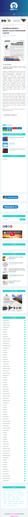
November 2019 (14, 451)
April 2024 (14, 334)
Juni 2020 (14, 435)
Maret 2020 (14, 441)
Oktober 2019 (14, 453)
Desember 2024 (14, 325)
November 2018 (14, 478)
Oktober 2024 (14, 327)
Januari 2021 (14, 419)
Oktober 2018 (14, 480)
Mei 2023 (14, 355)
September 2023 (14, 345)
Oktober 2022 (14, 371)
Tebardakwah (6, 35)
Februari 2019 (14, 471)
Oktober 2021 (14, 398)
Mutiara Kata (9, 24)
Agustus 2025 (14, 323)
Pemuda (5, 503)
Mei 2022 (14, 382)
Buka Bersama (20, 492)
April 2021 (14, 412)
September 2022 (14, 373)
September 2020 (14, 428)
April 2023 (14, 357)
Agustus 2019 (14, 457)
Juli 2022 (14, 377)
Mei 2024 (14, 332)
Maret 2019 (14, 469)
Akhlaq (4, 492)
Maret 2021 (14, 414)
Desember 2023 (14, 339)
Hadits (13, 497)
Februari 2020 (14, 444)
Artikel (9, 492)
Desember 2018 (14, 476)
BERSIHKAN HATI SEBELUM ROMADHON (16, 137)
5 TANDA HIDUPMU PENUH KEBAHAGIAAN (17, 149)
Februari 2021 (14, 416)
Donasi (4, 497)
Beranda (4, 24)
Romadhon (21, 503)
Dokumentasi (21, 494)
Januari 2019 (14, 473)
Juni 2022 (14, 380)
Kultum (8, 499)
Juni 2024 (14, 329)
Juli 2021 (14, 405)
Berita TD (13, 492)
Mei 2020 (14, 437)
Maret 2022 (14, 387)
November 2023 (14, 341)
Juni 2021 (14, 407)
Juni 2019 (14, 462)
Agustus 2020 (14, 430)
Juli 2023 (14, 350)
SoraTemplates (13, 514)
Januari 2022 (14, 391)
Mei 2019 (14, 464)
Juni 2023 (14, 352)
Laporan (13, 499)
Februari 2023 (14, 361)
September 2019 (14, 455)
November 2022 (14, 368)
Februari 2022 (14, 389)
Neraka (16, 501)
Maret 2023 (14, 359)
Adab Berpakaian (10, 490)
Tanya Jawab (14, 505)
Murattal (5, 501)
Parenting (22, 501)
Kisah (4, 499)
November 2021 (14, 396)
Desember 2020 (14, 421)
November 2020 (14, 423)
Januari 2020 (14, 446)
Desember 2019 (14, 448)
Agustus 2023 (14, 348)
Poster (9, 503)
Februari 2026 (14, 320)
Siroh (4, 505)
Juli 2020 (14, 432)
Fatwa (9, 497)
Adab (4, 490)
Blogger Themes (14, 516)
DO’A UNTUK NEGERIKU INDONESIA (16, 263)
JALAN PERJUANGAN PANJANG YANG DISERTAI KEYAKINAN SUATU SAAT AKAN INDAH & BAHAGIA (17, 270)
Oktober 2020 (14, 425)
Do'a (16, 494)
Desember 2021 (14, 393)
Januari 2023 (14, 364)
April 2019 (14, 467)
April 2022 (14, 384)
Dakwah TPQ (10, 494)
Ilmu (21, 497)
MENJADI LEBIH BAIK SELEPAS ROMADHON (15, 281)
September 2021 (14, 400)
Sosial (8, 505)
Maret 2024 (14, 336)
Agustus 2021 (14, 403)
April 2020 (14, 439)
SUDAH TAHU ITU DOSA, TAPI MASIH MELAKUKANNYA (16, 257)
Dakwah (5, 494)
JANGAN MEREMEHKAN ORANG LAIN (16, 275)
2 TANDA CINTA (12, 143)
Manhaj (18, 499)
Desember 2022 (14, 366)
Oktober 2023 (14, 343)
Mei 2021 (14, 409)
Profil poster (15, 503)
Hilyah (17, 497)
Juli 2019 (14, 460)
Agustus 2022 (14, 375)
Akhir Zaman (18, 490)
